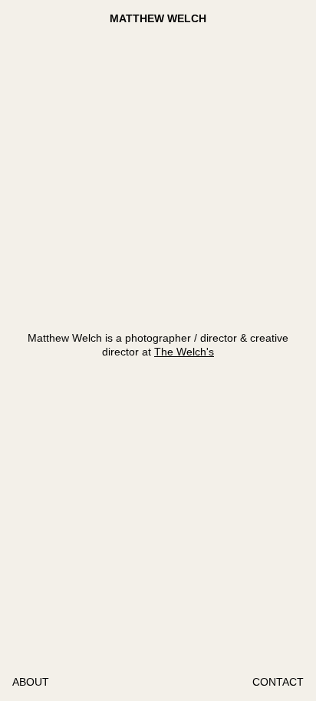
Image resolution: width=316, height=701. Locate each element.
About (30, 682)
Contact (278, 682)
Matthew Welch (158, 18)
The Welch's (184, 352)
